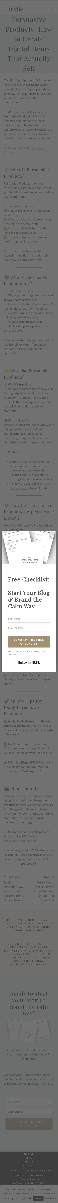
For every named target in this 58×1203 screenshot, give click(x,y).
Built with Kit (29, 662)
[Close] (52, 535)
